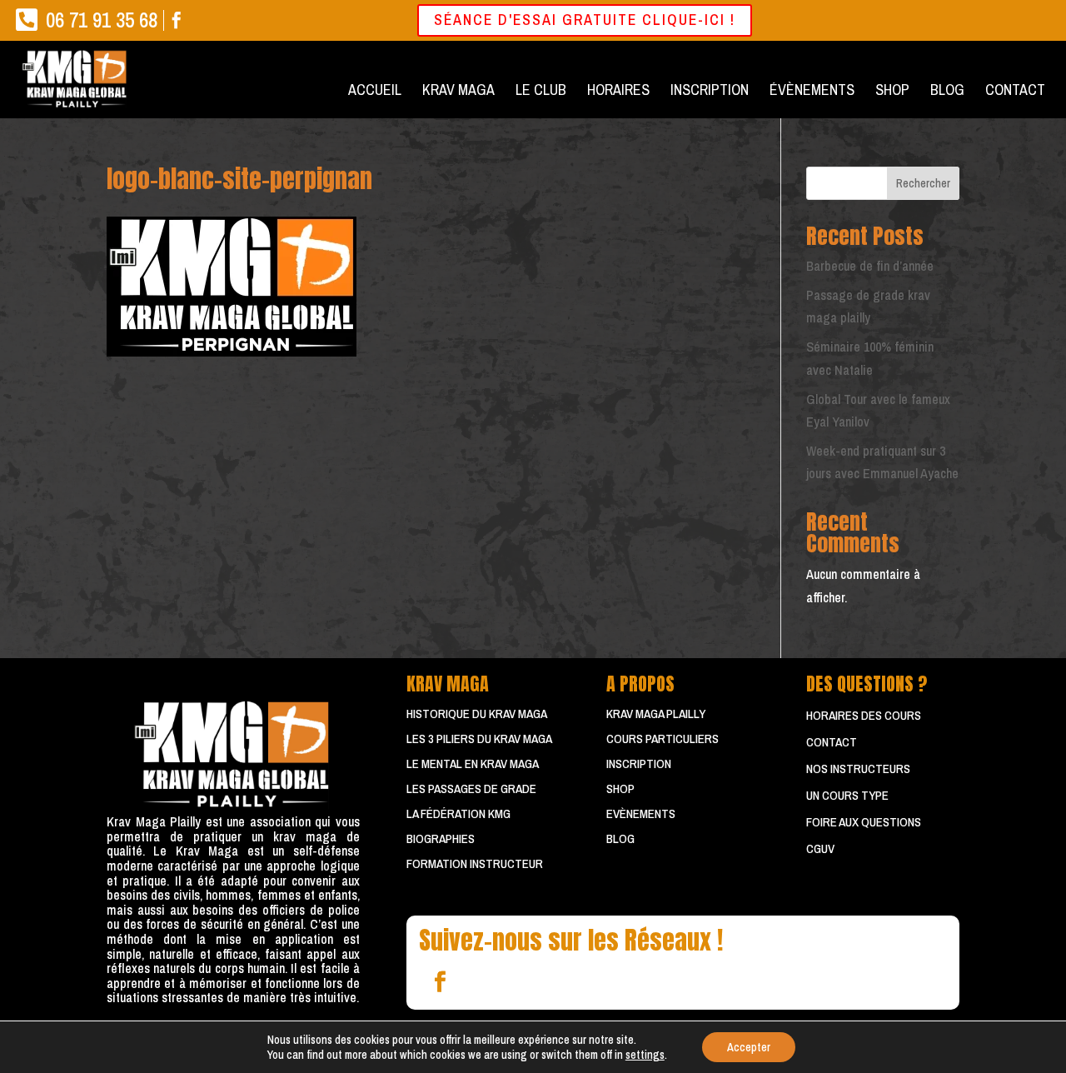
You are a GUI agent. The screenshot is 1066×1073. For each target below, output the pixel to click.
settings (645, 1054)
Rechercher (923, 183)
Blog (620, 838)
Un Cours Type (847, 795)
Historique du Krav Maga (476, 713)
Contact (831, 742)
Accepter (748, 1047)
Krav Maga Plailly (655, 713)
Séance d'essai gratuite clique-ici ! (584, 19)
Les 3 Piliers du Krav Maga (479, 738)
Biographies (440, 838)
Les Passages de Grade (471, 788)
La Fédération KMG (458, 813)
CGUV (820, 848)
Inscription (638, 763)
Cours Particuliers (662, 738)
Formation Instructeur (474, 863)
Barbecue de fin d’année (870, 266)
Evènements (640, 813)
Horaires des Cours (863, 715)
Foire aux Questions (863, 822)
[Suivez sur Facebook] (440, 982)
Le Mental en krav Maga (472, 763)
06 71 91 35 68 (101, 20)
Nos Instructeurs (858, 768)
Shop (620, 788)
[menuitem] (374, 90)
